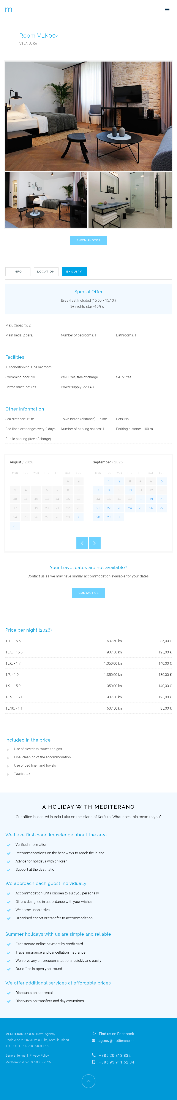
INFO (18, 271)
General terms (15, 1055)
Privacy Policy (39, 1055)
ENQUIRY (74, 271)
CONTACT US (89, 592)
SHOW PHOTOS (88, 240)
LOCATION (46, 271)
